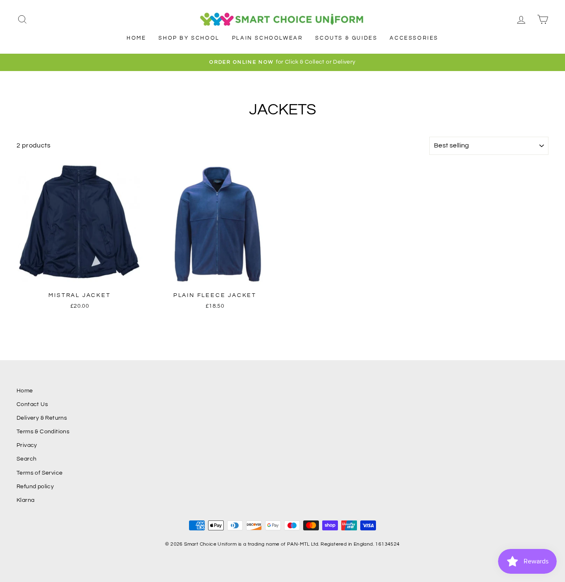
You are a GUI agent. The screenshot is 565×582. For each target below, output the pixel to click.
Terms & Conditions (43, 432)
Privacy (27, 445)
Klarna (25, 500)
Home (136, 38)
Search (26, 459)
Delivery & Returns (42, 418)
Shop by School (188, 38)
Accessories (414, 38)
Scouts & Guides (346, 38)
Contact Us (32, 404)
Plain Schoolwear (267, 38)
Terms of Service (39, 473)
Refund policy (35, 486)
